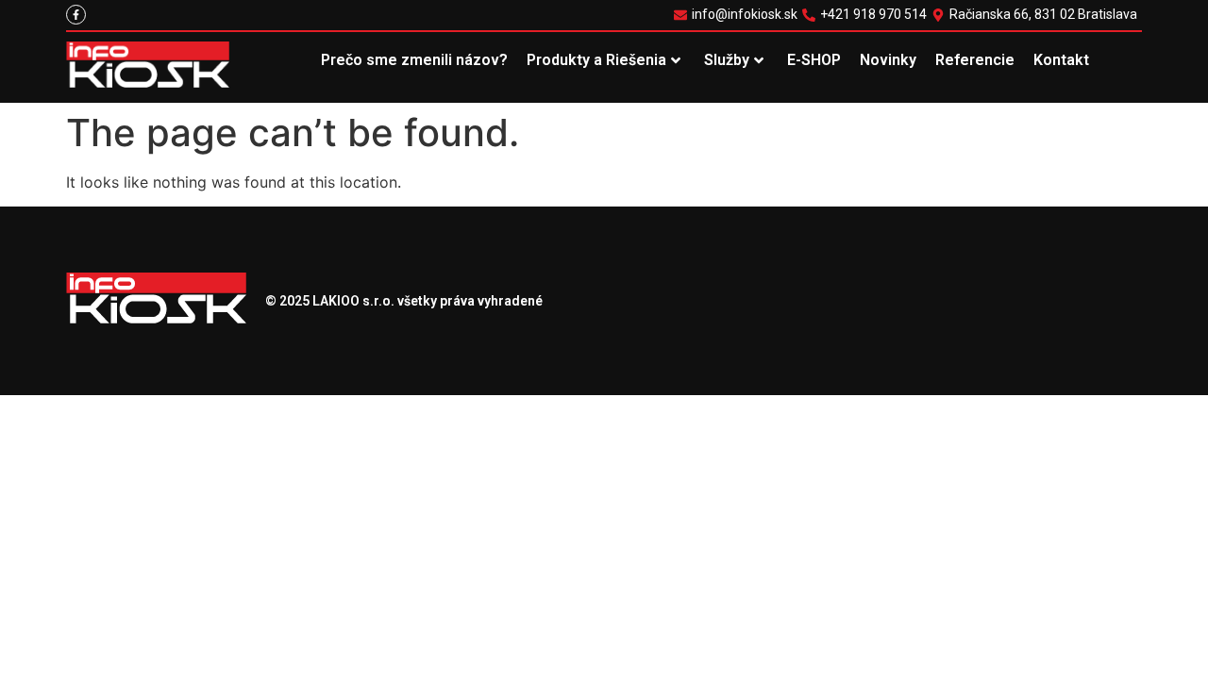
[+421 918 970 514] (866, 15)
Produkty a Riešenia (596, 60)
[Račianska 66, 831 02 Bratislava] (1036, 15)
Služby (726, 60)
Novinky (888, 60)
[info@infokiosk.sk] (738, 15)
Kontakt (1061, 60)
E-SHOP (814, 60)
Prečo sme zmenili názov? (414, 60)
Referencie (975, 60)
